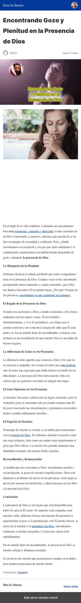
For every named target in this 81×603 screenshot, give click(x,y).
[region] (40, 192)
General (22, 572)
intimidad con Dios (43, 526)
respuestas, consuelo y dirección (33, 231)
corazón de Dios (20, 435)
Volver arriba (70, 586)
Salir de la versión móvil (40, 597)
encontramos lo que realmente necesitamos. (45, 295)
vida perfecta (67, 365)
